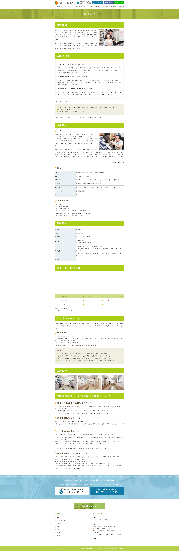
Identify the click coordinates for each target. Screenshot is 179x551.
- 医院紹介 (57, 526)
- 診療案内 (57, 532)
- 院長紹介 (57, 529)
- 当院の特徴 (58, 523)
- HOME (57, 517)
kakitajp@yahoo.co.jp (68, 336)
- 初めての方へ (59, 535)
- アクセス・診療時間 (60, 520)
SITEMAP (58, 548)
